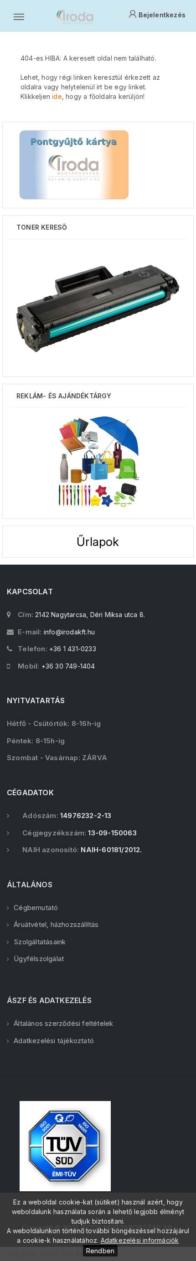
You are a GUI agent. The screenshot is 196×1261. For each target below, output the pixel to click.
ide (57, 96)
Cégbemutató (36, 907)
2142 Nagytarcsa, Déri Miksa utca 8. (90, 614)
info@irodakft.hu (69, 632)
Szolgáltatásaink (40, 941)
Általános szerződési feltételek (63, 1023)
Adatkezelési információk (140, 1240)
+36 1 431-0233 (72, 649)
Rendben (100, 1251)
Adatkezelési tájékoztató (54, 1040)
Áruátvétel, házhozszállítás (56, 924)
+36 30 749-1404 (68, 666)
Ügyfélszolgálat (39, 958)
